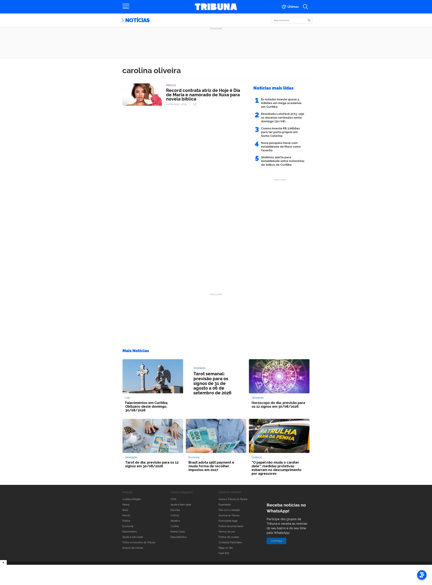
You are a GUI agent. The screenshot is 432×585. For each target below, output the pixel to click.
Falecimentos (129, 531)
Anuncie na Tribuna (229, 515)
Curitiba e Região (131, 499)
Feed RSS (224, 553)
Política (126, 520)
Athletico (175, 520)
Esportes (175, 510)
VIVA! (173, 499)
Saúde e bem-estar (132, 537)
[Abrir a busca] (305, 7)
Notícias (137, 20)
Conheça (276, 540)
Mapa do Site (226, 547)
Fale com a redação (229, 510)
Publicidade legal (228, 520)
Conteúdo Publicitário (230, 542)
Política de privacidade (231, 526)
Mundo (126, 515)
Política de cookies (229, 537)
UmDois (174, 515)
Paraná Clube (177, 531)
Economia (127, 526)
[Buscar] (309, 20)
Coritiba (174, 526)
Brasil (125, 510)
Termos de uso (227, 531)
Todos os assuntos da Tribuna (138, 542)
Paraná (125, 504)
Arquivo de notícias (132, 547)
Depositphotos (178, 537)
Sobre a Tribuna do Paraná (233, 499)
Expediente (225, 504)
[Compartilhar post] (195, 104)
